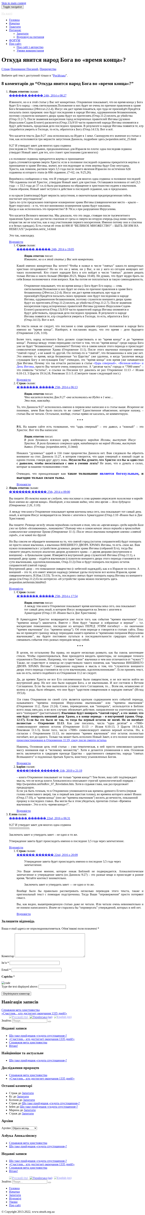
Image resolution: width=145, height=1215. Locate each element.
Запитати (23, 33)
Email (6, 969)
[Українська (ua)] (41, 1016)
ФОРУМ (14, 40)
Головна (14, 20)
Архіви (6, 1128)
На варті (7, 13)
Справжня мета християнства (28, 1042)
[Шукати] (49, 1021)
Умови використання (30, 50)
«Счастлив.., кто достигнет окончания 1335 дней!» (42, 1039)
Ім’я (5, 962)
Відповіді (15, 1198)
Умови (13, 1201)
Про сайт (15, 1205)
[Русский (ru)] (18, 1016)
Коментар (8, 956)
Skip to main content (14, 3)
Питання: (15, 30)
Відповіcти (16, 241)
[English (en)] (63, 1016)
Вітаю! (13, 1045)
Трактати (15, 26)
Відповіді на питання (30, 37)
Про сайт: (15, 43)
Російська (59, 75)
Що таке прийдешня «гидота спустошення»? (38, 1035)
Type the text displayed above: (20, 986)
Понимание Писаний (24, 69)
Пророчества (48, 69)
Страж (6, 69)
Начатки (14, 23)
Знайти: (7, 1020)
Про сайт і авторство (30, 47)
